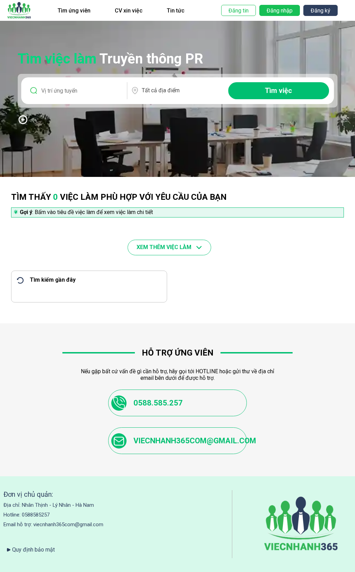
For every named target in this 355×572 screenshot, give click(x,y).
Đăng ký (320, 10)
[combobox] (182, 90)
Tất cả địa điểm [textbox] (161, 90)
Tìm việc (278, 90)
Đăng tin (238, 10)
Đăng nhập (280, 10)
